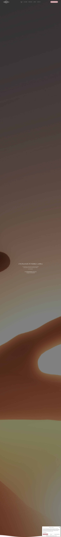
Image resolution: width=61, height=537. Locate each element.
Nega (51, 534)
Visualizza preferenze (57, 534)
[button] (59, 527)
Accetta (45, 534)
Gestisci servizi (44, 532)
